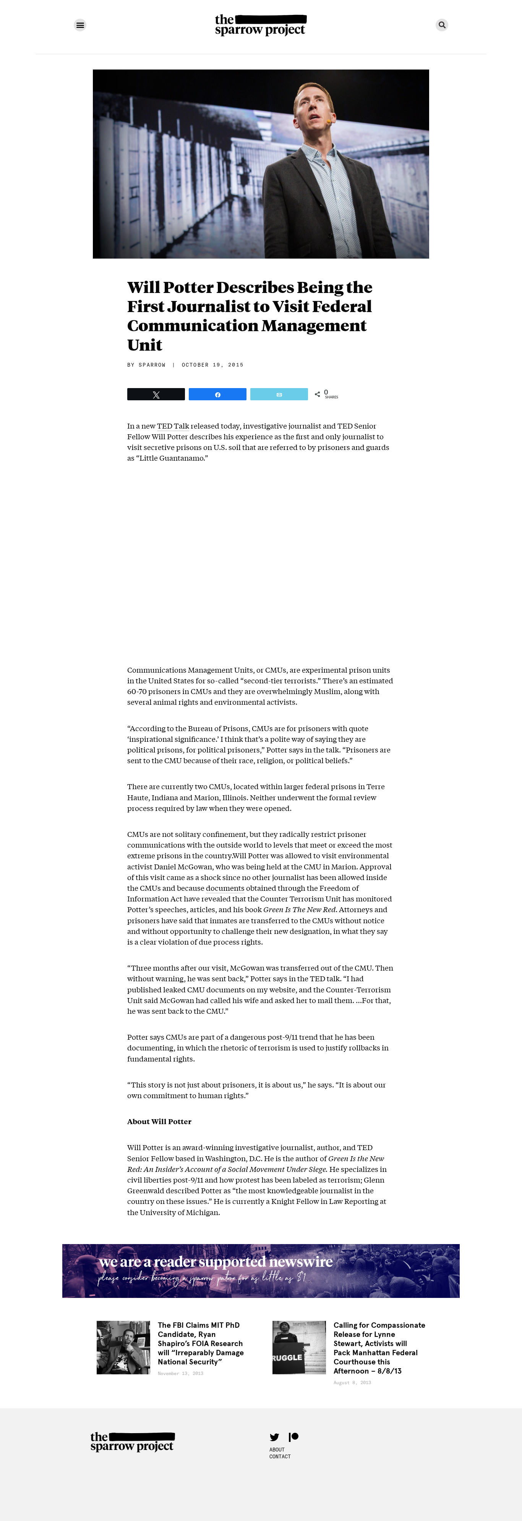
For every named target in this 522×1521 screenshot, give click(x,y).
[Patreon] (293, 1437)
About (277, 1450)
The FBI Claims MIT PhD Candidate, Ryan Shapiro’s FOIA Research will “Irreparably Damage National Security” (201, 1344)
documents (225, 888)
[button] (80, 25)
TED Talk (173, 425)
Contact (280, 1456)
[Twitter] (274, 1437)
